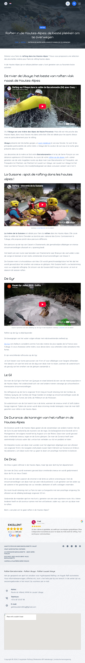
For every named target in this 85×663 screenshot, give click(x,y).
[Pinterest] (80, 546)
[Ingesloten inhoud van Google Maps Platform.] (42, 632)
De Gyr (7, 344)
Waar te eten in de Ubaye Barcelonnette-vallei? (20, 546)
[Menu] (79, 3)
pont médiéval (44, 143)
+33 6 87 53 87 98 (18, 599)
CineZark (61, 328)
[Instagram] (67, 546)
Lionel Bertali (40, 228)
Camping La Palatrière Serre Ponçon (16, 561)
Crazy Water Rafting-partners (14, 549)
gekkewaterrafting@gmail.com (23, 607)
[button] (10, 3)
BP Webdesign (47, 659)
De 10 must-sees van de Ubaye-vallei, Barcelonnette (16, 557)
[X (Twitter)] (71, 546)
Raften (42, 27)
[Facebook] (63, 546)
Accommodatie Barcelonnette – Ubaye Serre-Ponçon (19, 552)
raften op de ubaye (56, 157)
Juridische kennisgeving (62, 659)
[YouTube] (76, 546)
